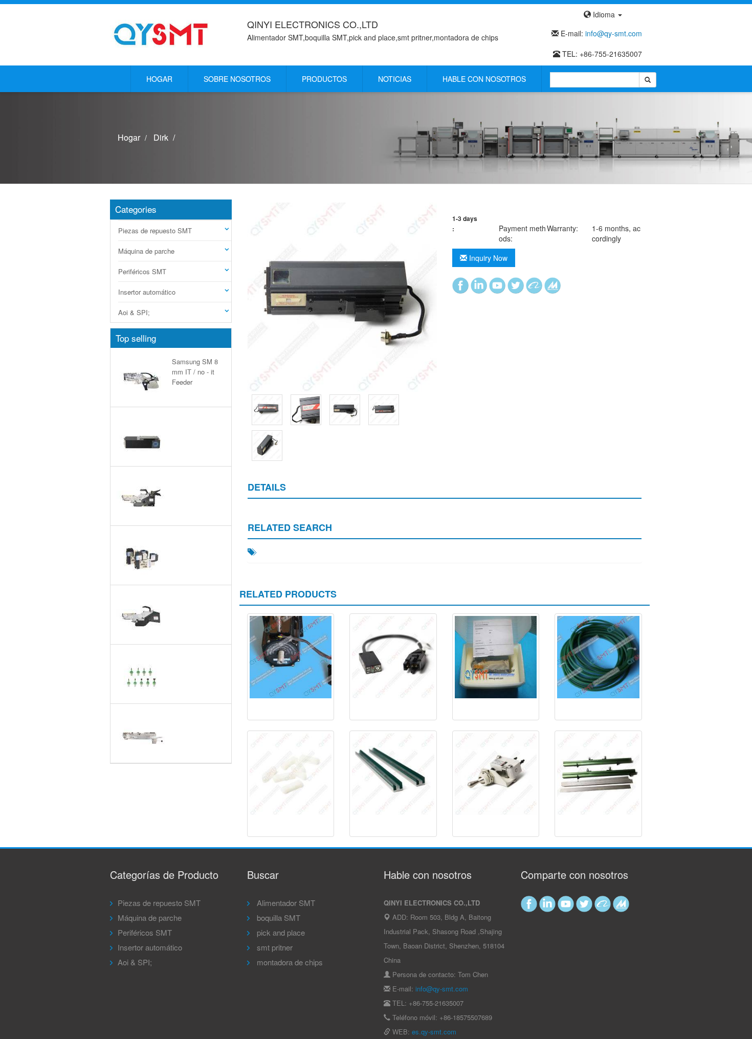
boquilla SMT (277, 917)
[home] (161, 34)
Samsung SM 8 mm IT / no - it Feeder (195, 372)
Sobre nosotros (237, 79)
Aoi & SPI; (134, 312)
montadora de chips (289, 962)
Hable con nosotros (484, 79)
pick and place (280, 932)
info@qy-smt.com (613, 33)
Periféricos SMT (142, 271)
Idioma (604, 14)
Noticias (394, 79)
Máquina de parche (146, 251)
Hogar (159, 79)
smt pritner (274, 947)
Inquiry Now (487, 258)
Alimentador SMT (285, 902)
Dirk (160, 137)
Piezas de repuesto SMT (155, 230)
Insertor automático (146, 292)
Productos (324, 79)
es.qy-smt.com (434, 1031)
